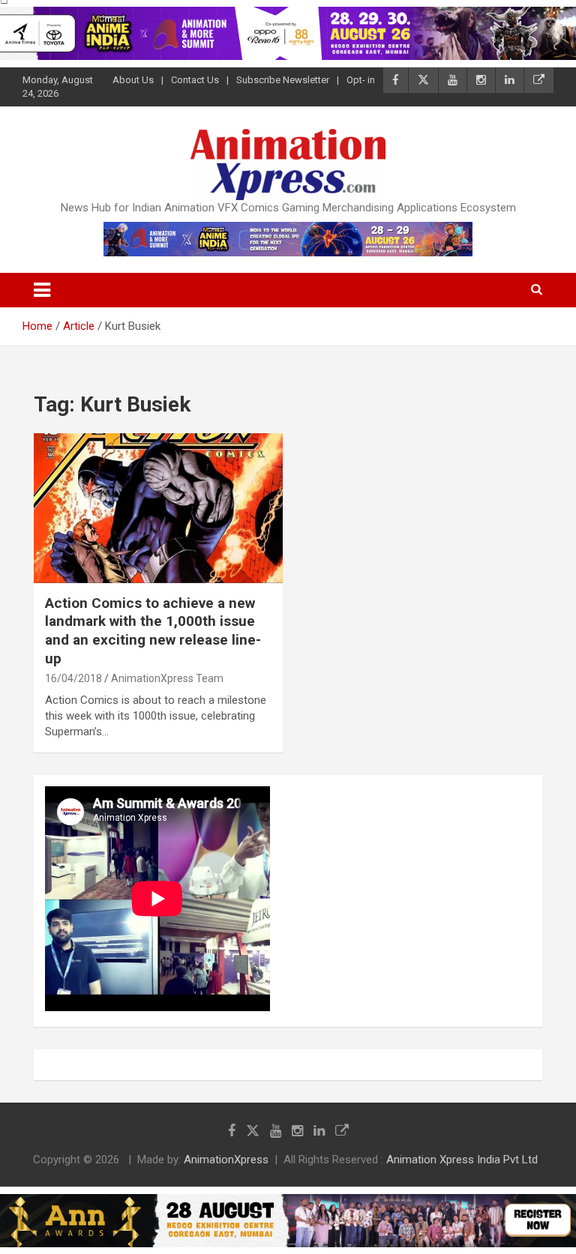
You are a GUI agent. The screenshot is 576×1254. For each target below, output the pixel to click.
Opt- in (360, 79)
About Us (133, 79)
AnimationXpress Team (167, 678)
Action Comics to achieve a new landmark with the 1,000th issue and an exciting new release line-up (153, 630)
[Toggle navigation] (42, 290)
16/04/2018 (73, 678)
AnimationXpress (226, 1159)
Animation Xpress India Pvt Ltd (462, 1159)
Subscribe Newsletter (282, 79)
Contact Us (195, 79)
